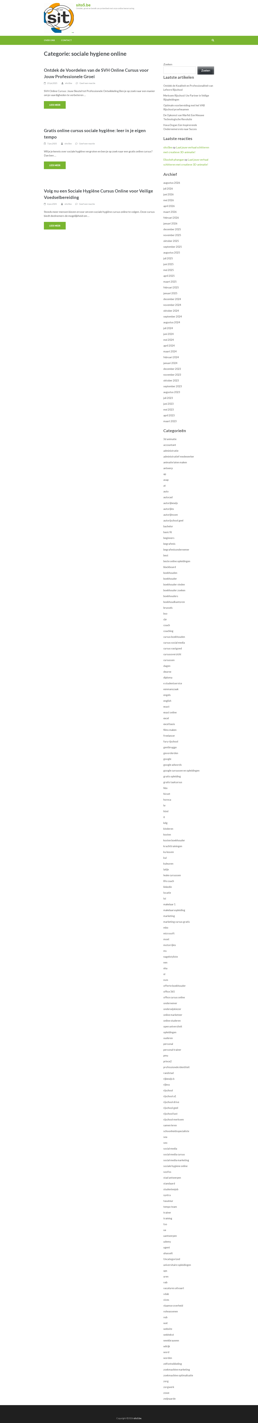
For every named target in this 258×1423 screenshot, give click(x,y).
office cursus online (174, 997)
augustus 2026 (171, 182)
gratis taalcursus (172, 782)
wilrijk (166, 1346)
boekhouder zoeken (174, 590)
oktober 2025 (171, 240)
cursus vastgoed (172, 648)
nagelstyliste (170, 956)
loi (164, 898)
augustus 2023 (171, 392)
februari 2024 (171, 357)
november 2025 (172, 235)
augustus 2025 (171, 252)
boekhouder (170, 578)
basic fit (167, 532)
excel (166, 718)
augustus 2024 (171, 322)
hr (164, 805)
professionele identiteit (176, 1067)
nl (164, 974)
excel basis (169, 724)
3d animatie (169, 439)
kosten (167, 834)
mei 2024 (168, 339)
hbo (165, 788)
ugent (166, 1247)
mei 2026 (168, 200)
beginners (168, 537)
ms (165, 950)
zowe (166, 1392)
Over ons (49, 40)
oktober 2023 (171, 380)
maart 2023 (170, 421)
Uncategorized (171, 1259)
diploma (167, 677)
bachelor (168, 526)
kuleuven (168, 863)
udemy (167, 1241)
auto (166, 491)
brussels (168, 607)
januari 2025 (170, 293)
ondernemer (170, 1003)
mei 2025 (168, 270)
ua (164, 1230)
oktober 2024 (171, 310)
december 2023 (172, 368)
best (165, 555)
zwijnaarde (169, 1398)
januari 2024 (170, 363)
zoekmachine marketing (176, 1369)
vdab (166, 1294)
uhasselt (168, 1253)
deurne (167, 671)
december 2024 (172, 299)
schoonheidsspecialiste (176, 1131)
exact (166, 706)
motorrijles (169, 945)
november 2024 (172, 304)
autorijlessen (170, 514)
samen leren (170, 1125)
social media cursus (174, 1154)
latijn (166, 869)
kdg (165, 822)
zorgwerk (168, 1387)
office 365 (169, 991)
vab (165, 1282)
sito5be (68, 83)
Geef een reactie (87, 83)
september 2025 (172, 246)
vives (166, 1299)
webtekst (168, 1334)
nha (165, 968)
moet (166, 939)
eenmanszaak (171, 689)
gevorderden (170, 753)
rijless (166, 1084)
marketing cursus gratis (176, 921)
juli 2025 (168, 258)
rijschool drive (171, 1102)
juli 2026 (168, 188)
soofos (167, 1171)
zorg (166, 1381)
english (167, 700)
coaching (168, 631)
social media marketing (176, 1160)
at (164, 485)
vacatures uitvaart (173, 1288)
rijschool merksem (173, 1119)
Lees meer (54, 105)
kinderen (168, 828)
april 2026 (169, 206)
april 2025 (169, 275)
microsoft (169, 933)
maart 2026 (170, 211)
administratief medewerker (178, 456)
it (164, 817)
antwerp (168, 468)
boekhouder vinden (174, 584)
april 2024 (169, 345)
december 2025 (172, 229)
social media (170, 1148)
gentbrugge (170, 747)
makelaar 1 (169, 904)
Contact (66, 40)
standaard (169, 1183)
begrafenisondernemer (176, 549)
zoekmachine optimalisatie (178, 1375)
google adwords (172, 764)
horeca (167, 799)
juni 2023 (168, 403)
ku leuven (168, 852)
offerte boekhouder (174, 985)
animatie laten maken (175, 462)
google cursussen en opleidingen (181, 770)
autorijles (168, 508)
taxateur (168, 1200)
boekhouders (170, 596)
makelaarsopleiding (174, 910)
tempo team (170, 1206)
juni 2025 (168, 264)
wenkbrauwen (171, 1340)
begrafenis (169, 543)
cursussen (169, 660)
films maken (169, 729)
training (167, 1218)
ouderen (168, 1038)
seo (165, 1142)
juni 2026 (168, 194)
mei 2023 (168, 409)
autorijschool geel (173, 520)
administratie (170, 450)
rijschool (168, 1090)
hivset (166, 793)
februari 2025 (171, 287)
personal (168, 1043)
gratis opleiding (172, 776)
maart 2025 (170, 281)
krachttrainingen (172, 846)
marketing (169, 916)
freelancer (169, 735)
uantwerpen (170, 1235)
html (165, 811)
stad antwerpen (172, 1177)
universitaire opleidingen (177, 1264)
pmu (165, 1055)
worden (167, 1357)
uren (165, 1276)
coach (166, 625)
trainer (167, 1212)
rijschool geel (170, 1107)
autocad (168, 497)
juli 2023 (168, 397)
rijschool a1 (169, 1096)
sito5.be (83, 5)
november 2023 (172, 374)
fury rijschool (170, 741)
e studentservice (172, 683)
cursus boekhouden (174, 636)
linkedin (167, 886)
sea (165, 1136)
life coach (168, 881)
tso (165, 1224)
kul (165, 857)
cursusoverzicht (172, 654)
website (167, 1328)
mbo (165, 927)
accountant (169, 444)
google (167, 758)
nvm (165, 979)
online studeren (172, 1020)
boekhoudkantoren (174, 601)
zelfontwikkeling (172, 1363)
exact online (170, 712)
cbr (165, 619)
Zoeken (167, 64)
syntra (167, 1195)
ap (164, 474)
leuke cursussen (172, 875)
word (166, 1352)
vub (165, 1317)
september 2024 (172, 316)
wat (165, 1323)
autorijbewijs (170, 503)
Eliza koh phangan (173, 159)
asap (166, 479)
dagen (166, 665)
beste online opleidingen (176, 561)
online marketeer (172, 1014)
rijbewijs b (168, 1078)
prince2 (167, 1061)
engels (167, 695)
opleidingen (169, 1032)
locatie (167, 892)
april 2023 (169, 415)
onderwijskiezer (172, 1009)
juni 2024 (168, 334)
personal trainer (172, 1049)
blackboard (169, 567)
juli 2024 (168, 328)
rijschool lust (170, 1113)
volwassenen (170, 1311)
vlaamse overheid (173, 1305)
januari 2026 (170, 223)
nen (165, 962)
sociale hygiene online (175, 1166)
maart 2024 (170, 351)
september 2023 (172, 386)
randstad (168, 1073)
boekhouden (170, 572)
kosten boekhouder (174, 840)
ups (165, 1270)
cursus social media (174, 642)
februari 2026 (171, 217)
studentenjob (170, 1189)
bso (165, 613)
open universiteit (172, 1026)
